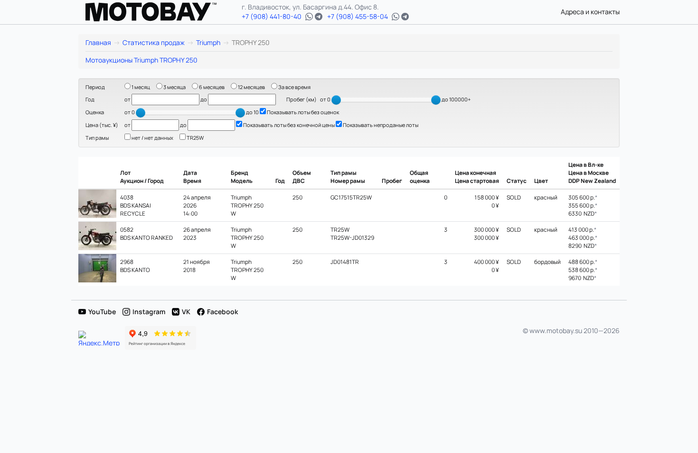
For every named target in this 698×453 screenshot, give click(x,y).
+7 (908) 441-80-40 (272, 16)
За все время (294, 87)
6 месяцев (211, 87)
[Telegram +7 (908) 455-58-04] (405, 16)
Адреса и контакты (590, 11)
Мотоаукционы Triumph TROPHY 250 (141, 59)
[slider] (336, 100)
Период (95, 87)
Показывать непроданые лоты (380, 124)
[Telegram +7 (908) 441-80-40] (318, 16)
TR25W (195, 137)
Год (89, 99)
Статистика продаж (154, 42)
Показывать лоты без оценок (302, 112)
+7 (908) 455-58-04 (357, 16)
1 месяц (140, 87)
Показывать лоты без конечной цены (288, 124)
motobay (151, 12)
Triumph (208, 42)
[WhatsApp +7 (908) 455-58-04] (395, 16)
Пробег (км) (301, 99)
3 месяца (174, 87)
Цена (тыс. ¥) (101, 124)
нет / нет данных (152, 137)
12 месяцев (251, 87)
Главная (98, 42)
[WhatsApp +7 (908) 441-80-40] (309, 16)
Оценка (94, 112)
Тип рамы (97, 137)
